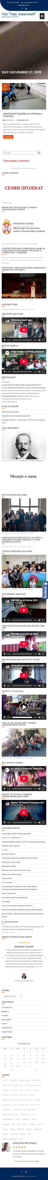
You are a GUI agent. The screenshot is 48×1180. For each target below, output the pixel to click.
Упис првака (6, 902)
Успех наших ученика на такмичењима (14, 897)
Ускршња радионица (9, 1139)
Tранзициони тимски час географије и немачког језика (20, 858)
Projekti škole (7, 1105)
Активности (26, 1119)
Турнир (22, 1134)
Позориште (32, 1124)
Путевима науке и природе (11, 846)
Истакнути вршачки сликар (10, 461)
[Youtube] (26, 8)
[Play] (5, 340)
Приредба (20, 1129)
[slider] (22, 717)
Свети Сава (14, 1134)
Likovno (32, 1095)
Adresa (5, 1080)
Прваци (12, 1129)
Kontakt (36, 1090)
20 (11, 1063)
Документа (5, 1011)
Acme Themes (31, 1176)
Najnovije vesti (7, 1100)
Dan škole (13, 1080)
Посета (40, 1124)
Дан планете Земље (8, 854)
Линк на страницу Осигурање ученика (24, 168)
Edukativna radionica (32, 1085)
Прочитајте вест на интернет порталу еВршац (17, 300)
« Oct (11, 1070)
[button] (24, 707)
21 (17, 1063)
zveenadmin (9, 120)
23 (30, 1063)
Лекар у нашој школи (9, 893)
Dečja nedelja (24, 1080)
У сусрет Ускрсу (7, 878)
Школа (21, 1139)
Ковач (19, 1124)
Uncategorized (7, 1007)
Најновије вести (23, 120)
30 (30, 1066)
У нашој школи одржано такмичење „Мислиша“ (17, 906)
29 (24, 1066)
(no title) (5, 850)
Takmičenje (6, 1109)
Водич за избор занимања (10, 412)
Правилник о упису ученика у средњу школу (16, 416)
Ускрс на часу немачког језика (11, 874)
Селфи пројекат (7, 203)
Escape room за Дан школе (11, 838)
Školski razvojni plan (28, 1114)
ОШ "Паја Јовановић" (19, 14)
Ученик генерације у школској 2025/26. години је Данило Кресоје (23, 842)
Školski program (30, 1109)
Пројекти (29, 1129)
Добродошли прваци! (9, 866)
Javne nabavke (26, 1090)
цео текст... (39, 967)
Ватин (34, 1119)
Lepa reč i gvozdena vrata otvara (15, 1095)
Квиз (13, 1124)
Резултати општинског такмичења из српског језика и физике (22, 910)
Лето (25, 1124)
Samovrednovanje (21, 1105)
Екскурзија (6, 1124)
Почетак (5, 1129)
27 (11, 1066)
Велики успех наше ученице (11, 862)
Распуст (5, 1134)
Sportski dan (35, 1105)
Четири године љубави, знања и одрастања (29, 5)
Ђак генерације (7, 1119)
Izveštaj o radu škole (10, 1090)
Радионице (38, 1129)
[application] (24, 329)
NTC (16, 1100)
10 (36, 1055)
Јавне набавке (6, 1020)
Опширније (8, 137)
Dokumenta (36, 1080)
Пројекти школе (7, 1032)
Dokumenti (6, 1085)
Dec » (37, 1070)
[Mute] (39, 340)
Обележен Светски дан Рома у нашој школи (16, 870)
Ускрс (29, 1134)
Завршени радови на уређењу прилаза (22, 115)
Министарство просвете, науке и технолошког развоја (20, 244)
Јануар (17, 1119)
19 (5, 1063)
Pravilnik (37, 1100)
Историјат (5, 1015)
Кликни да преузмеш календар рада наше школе (18, 309)
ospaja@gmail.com (30, 2)
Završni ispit (17, 1109)
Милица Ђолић (24, 946)
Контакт (4, 1024)
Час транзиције (7, 882)
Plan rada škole (26, 1100)
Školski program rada (10, 1114)
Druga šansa (17, 1085)
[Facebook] (22, 8)
